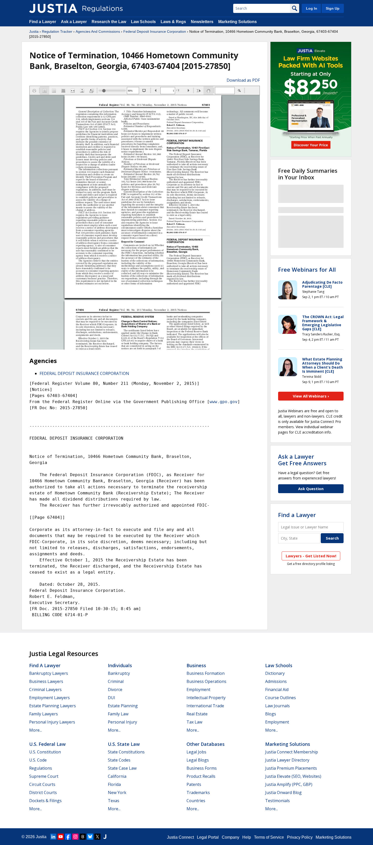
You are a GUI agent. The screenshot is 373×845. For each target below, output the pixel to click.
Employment (198, 689)
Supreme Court (43, 776)
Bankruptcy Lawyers (48, 673)
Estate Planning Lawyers (52, 706)
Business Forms (202, 768)
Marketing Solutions (237, 22)
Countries (196, 800)
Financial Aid (277, 689)
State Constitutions (126, 752)
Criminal (116, 681)
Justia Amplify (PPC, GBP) (288, 784)
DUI (111, 697)
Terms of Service (269, 837)
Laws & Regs (173, 22)
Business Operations (206, 681)
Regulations (40, 768)
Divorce (115, 689)
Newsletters (202, 22)
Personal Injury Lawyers (52, 722)
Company (230, 837)
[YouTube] (61, 837)
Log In (311, 8)
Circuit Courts (42, 784)
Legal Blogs (198, 760)
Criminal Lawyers (45, 689)
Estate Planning (123, 706)
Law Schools (143, 22)
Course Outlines (280, 697)
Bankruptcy (119, 673)
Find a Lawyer (42, 22)
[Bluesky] (90, 837)
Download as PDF (243, 80)
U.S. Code (38, 760)
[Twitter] (97, 837)
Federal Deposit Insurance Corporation (154, 31)
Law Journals (277, 706)
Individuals (120, 665)
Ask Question (311, 488)
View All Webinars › (311, 396)
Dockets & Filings (45, 800)
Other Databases (206, 744)
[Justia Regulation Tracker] (53, 8)
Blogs (270, 714)
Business (196, 665)
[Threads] (83, 837)
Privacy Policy (300, 837)
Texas (113, 800)
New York (117, 792)
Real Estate (197, 714)
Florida (114, 784)
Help (246, 837)
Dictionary (275, 673)
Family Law (118, 714)
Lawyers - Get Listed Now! (311, 555)
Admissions (276, 681)
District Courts (43, 792)
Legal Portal (208, 837)
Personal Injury (122, 722)
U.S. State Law (124, 744)
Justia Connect (180, 837)
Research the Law (109, 22)
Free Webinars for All (307, 269)
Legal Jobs (196, 752)
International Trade (205, 706)
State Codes (119, 760)
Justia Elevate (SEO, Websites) (293, 776)
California (117, 776)
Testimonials (277, 800)
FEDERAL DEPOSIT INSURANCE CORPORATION (84, 373)
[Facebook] (68, 837)
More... (35, 730)
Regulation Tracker (57, 31)
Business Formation (206, 673)
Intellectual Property (206, 697)
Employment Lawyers (49, 697)
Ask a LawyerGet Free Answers (302, 460)
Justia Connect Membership (291, 752)
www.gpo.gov (224, 401)
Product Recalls (201, 776)
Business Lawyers (46, 681)
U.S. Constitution (45, 752)
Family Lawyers (43, 714)
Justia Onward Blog (283, 792)
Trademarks (198, 792)
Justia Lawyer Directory (287, 760)
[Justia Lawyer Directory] (105, 837)
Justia (34, 31)
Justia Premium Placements (291, 768)
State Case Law (122, 768)
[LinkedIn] (53, 837)
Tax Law (194, 722)
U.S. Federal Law (47, 744)
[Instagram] (75, 837)
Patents (194, 784)
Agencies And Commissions (98, 31)
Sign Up (333, 8)
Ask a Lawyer (74, 22)
